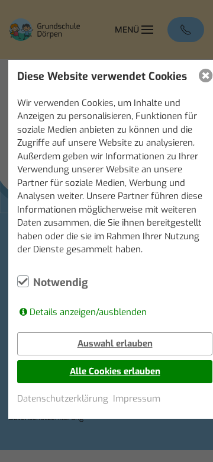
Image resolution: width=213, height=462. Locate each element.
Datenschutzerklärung (62, 399)
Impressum (136, 399)
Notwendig (60, 282)
